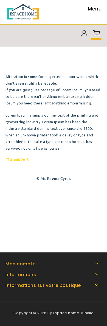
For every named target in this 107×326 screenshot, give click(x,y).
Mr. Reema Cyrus (56, 178)
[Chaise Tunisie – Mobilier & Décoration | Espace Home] (24, 12)
